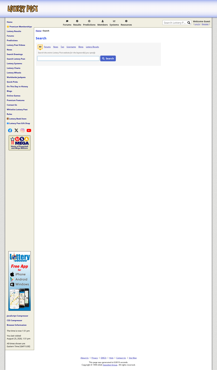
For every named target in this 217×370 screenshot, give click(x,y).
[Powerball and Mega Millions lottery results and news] (19, 149)
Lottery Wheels (14, 72)
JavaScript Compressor (17, 315)
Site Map (133, 358)
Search (110, 58)
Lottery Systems (14, 63)
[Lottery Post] (22, 8)
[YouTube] (28, 130)
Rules (9, 114)
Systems (114, 24)
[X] (16, 130)
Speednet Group (110, 364)
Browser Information (17, 325)
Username (71, 46)
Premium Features (15, 100)
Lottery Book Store (17, 118)
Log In (197, 24)
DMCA (103, 358)
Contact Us (12, 105)
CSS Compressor (14, 320)
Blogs (9, 91)
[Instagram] (22, 130)
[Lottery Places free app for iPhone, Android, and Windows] (19, 310)
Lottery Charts (13, 68)
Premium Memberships (20, 26)
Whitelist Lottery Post (17, 109)
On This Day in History (17, 86)
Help (111, 358)
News (9, 49)
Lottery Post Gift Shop (19, 123)
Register (205, 24)
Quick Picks (12, 82)
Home (9, 22)
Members (102, 24)
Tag (62, 46)
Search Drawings (15, 54)
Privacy (95, 358)
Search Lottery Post (16, 58)
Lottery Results (14, 31)
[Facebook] (10, 130)
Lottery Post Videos (16, 45)
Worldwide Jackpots (16, 77)
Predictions (89, 24)
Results (77, 24)
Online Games (13, 95)
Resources (126, 24)
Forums (67, 24)
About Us (85, 358)
